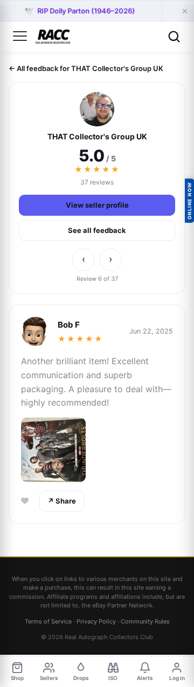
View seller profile (97, 205)
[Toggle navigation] (20, 36)
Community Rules (145, 621)
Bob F (69, 325)
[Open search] (174, 36)
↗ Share (61, 501)
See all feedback (97, 230)
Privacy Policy (96, 621)
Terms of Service (48, 621)
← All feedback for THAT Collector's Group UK (86, 68)
